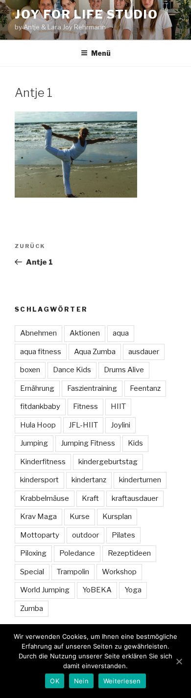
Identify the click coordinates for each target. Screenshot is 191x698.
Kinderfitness (43, 461)
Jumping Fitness (88, 443)
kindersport (39, 479)
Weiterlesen (122, 681)
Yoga (133, 589)
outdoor (85, 535)
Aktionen (85, 333)
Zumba (31, 608)
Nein (81, 681)
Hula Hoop (38, 425)
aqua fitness (40, 351)
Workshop (119, 571)
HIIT (118, 406)
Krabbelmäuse (44, 498)
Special (32, 571)
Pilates (123, 535)
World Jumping (45, 589)
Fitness (85, 406)
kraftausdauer (135, 498)
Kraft (90, 498)
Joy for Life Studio (86, 14)
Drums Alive (124, 369)
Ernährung (37, 388)
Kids (135, 443)
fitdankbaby (40, 406)
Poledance (77, 553)
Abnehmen (38, 333)
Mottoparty (39, 535)
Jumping (34, 443)
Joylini (120, 425)
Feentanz (145, 388)
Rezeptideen (129, 553)
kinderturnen (140, 479)
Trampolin (73, 571)
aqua (121, 333)
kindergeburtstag (108, 461)
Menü (101, 53)
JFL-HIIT (83, 425)
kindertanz (89, 479)
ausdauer (143, 351)
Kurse (80, 516)
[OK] (179, 661)
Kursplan (117, 516)
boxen (30, 369)
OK (54, 681)
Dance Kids (72, 369)
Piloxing (33, 553)
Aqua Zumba (95, 351)
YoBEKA (97, 589)
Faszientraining (92, 388)
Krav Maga (38, 516)
